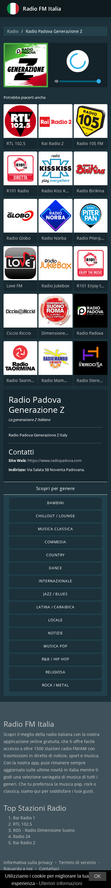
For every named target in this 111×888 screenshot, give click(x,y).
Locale (55, 620)
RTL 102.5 (16, 143)
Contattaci (49, 868)
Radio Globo (18, 238)
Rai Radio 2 (52, 143)
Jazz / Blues (55, 594)
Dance (55, 567)
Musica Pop (56, 646)
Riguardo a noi (18, 868)
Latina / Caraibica (55, 607)
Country (55, 554)
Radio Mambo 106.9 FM (64, 380)
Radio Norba (53, 238)
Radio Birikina (90, 191)
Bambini (55, 502)
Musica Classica (55, 528)
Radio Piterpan (91, 238)
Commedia (56, 541)
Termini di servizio (77, 862)
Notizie (55, 633)
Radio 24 (21, 836)
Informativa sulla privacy (28, 862)
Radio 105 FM (90, 143)
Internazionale (55, 581)
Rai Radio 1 (24, 818)
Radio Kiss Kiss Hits (60, 191)
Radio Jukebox (55, 286)
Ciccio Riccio (19, 333)
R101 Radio (18, 191)
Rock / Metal (55, 685)
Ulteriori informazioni (60, 883)
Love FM (14, 286)
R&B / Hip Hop (55, 659)
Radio (12, 31)
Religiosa (56, 672)
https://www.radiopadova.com (55, 460)
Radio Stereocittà (93, 380)
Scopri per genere (55, 488)
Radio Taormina (22, 380)
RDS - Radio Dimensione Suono (44, 830)
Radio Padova (90, 333)
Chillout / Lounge (55, 515)
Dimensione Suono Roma (66, 333)
